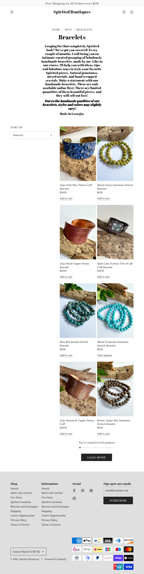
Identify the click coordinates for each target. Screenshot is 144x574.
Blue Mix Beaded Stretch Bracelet (74, 344)
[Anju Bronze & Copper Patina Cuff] (78, 389)
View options (104, 355)
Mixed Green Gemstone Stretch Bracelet (115, 187)
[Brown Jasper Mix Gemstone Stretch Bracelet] (115, 389)
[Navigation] (12, 12)
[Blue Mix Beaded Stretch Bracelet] (78, 310)
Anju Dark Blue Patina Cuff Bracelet (76, 187)
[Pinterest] (91, 490)
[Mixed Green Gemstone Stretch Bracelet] (115, 153)
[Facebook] (74, 490)
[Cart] (132, 12)
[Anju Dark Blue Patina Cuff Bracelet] (78, 153)
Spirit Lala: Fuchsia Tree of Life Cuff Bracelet (115, 265)
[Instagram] (83, 490)
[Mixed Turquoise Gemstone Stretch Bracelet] (115, 310)
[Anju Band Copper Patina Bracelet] (78, 232)
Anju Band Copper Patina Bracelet (74, 265)
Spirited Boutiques (71, 11)
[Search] (124, 12)
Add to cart (66, 198)
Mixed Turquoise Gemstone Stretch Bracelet (113, 344)
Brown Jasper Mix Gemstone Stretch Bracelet (113, 422)
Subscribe (118, 500)
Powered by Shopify (55, 559)
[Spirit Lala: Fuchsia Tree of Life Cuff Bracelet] (115, 232)
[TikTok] (74, 498)
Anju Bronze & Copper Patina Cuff (77, 422)
